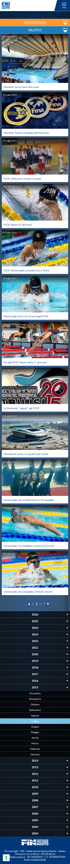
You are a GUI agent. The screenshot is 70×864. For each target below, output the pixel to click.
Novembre (35, 698)
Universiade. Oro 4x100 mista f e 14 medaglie (29, 499)
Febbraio (35, 748)
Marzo (35, 743)
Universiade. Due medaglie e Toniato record (28, 591)
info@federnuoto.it (14, 856)
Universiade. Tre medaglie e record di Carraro (29, 545)
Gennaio (35, 754)
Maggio (35, 732)
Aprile (35, 737)
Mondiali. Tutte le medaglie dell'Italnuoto (26, 132)
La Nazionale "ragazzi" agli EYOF (21, 408)
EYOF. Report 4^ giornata (18, 224)
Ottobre (35, 704)
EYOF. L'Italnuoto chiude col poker (22, 178)
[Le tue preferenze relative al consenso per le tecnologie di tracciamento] (6, 857)
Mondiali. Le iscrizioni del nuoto (21, 86)
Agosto (35, 715)
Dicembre (35, 693)
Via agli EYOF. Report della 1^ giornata (25, 362)
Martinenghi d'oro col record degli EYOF (26, 316)
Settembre (35, 709)
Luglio (35, 721)
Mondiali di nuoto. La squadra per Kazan (26, 453)
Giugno (35, 726)
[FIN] (30, 5)
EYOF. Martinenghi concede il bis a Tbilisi (26, 270)
